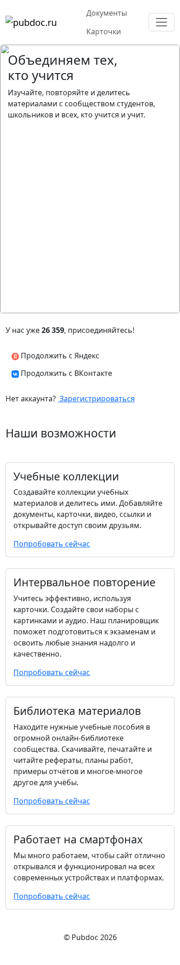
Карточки (103, 31)
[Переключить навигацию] (161, 22)
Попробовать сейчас (51, 544)
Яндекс (59, 355)
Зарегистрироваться (96, 398)
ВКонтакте (66, 373)
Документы (106, 13)
